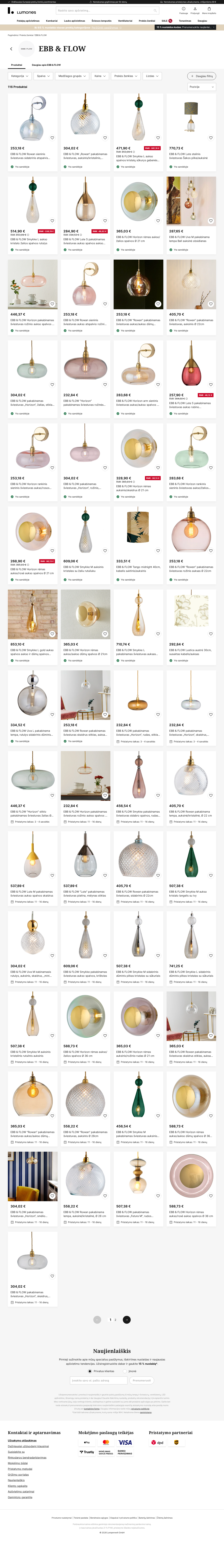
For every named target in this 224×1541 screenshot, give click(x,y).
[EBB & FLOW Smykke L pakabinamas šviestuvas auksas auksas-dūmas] (138, 627)
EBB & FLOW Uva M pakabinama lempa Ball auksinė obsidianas (189, 239)
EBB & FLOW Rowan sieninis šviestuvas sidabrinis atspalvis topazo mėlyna (29, 156)
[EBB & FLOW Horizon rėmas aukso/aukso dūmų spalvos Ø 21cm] (86, 627)
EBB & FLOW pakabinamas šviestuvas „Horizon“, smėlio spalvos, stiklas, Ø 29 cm (27, 1214)
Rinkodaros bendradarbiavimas (27, 1457)
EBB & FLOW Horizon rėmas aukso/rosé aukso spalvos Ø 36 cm (191, 1214)
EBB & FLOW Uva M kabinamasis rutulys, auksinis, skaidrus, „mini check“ (30, 974)
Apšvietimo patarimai (21, 1491)
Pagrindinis (13, 35)
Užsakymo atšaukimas (22, 1440)
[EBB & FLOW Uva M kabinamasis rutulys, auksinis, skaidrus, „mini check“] (33, 948)
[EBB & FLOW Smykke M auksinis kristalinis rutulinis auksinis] (33, 1028)
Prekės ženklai (26, 35)
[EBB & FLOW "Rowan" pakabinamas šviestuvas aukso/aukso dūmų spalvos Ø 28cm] (33, 1109)
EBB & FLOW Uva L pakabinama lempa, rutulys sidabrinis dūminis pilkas (30, 733)
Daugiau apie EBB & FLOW (46, 64)
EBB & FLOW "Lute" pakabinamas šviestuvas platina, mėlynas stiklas (84, 893)
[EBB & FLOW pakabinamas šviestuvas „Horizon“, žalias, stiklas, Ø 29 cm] (33, 379)
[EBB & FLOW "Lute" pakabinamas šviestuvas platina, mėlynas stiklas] (86, 868)
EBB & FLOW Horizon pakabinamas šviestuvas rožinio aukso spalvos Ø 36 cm (32, 322)
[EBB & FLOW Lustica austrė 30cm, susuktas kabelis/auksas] (191, 627)
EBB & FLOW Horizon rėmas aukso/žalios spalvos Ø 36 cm (85, 1054)
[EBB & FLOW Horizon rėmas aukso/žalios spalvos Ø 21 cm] (138, 216)
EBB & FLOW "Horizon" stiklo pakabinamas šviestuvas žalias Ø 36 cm (30, 813)
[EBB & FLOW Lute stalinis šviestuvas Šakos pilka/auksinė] (191, 132)
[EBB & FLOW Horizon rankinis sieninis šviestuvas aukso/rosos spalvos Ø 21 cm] (33, 462)
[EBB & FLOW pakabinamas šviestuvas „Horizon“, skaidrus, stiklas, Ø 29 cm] (33, 1269)
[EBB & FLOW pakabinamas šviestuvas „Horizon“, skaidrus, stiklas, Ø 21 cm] (191, 708)
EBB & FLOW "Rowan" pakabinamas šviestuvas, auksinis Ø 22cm (191, 322)
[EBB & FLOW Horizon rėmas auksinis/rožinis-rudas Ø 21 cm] (138, 1028)
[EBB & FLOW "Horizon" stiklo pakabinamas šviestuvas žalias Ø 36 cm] (33, 788)
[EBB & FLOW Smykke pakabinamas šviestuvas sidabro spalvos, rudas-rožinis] (138, 788)
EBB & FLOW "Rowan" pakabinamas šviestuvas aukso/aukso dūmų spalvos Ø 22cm (138, 322)
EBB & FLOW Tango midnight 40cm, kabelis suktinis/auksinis (138, 569)
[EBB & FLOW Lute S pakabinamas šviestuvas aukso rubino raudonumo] (191, 379)
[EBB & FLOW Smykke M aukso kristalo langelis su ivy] (191, 868)
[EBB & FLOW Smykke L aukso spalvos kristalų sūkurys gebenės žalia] (138, 132)
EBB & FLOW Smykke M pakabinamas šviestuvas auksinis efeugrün (136, 1134)
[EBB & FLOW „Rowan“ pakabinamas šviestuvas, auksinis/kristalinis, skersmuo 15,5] (86, 132)
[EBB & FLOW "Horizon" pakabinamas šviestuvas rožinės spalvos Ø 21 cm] (86, 379)
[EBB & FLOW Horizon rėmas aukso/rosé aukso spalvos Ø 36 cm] (191, 1189)
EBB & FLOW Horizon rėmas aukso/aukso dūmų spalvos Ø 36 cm (189, 1134)
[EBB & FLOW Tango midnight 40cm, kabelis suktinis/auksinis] (138, 545)
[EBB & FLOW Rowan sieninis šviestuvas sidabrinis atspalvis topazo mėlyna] (33, 132)
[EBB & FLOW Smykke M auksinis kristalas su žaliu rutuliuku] (86, 545)
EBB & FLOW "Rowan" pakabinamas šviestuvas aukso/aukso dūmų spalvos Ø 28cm (32, 1134)
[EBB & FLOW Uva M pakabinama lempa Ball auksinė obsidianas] (191, 216)
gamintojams (146, 1412)
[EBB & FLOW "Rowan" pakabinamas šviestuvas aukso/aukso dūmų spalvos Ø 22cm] (138, 297)
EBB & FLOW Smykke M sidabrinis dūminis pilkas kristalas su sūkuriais (138, 974)
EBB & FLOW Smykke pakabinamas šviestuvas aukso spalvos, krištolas (85, 974)
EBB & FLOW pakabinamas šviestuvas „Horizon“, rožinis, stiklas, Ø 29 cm (81, 486)
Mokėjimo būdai (18, 1463)
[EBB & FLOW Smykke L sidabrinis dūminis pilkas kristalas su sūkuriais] (191, 948)
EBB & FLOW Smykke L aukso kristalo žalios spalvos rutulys (28, 241)
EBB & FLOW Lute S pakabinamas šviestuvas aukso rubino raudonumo (190, 405)
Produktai (16, 64)
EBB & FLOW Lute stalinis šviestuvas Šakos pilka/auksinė (188, 156)
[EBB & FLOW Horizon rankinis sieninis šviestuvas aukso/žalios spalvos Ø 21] (191, 462)
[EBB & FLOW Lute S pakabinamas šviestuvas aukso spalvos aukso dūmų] (86, 216)
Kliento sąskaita (17, 1486)
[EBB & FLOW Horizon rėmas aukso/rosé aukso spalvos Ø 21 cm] (33, 545)
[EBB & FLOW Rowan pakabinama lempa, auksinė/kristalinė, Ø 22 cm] (191, 788)
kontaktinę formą (92, 1408)
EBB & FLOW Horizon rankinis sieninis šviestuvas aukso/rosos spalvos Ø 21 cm (29, 486)
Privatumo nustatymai (62, 1517)
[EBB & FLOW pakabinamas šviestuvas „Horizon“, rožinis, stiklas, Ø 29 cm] (86, 462)
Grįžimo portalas (18, 1474)
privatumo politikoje (140, 1408)
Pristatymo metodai (20, 1469)
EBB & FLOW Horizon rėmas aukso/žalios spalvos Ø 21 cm (138, 239)
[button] (52, 138)
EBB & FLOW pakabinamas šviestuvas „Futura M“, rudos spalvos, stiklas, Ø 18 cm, (133, 1214)
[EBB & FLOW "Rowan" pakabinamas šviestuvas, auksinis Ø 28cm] (86, 1109)
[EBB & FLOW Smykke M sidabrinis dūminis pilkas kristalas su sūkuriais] (138, 948)
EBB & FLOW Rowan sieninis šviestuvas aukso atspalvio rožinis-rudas (85, 322)
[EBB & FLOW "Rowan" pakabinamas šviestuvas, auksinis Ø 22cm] (191, 297)
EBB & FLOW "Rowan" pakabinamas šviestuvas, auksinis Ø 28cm (85, 1134)
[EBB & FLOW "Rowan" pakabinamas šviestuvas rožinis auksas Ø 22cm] (191, 545)
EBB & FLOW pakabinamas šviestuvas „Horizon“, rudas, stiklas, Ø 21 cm (138, 733)
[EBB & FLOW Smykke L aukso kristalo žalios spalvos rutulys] (33, 216)
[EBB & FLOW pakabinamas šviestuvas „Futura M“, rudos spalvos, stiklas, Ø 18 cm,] (138, 1189)
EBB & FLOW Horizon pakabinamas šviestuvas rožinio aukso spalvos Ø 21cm (85, 813)
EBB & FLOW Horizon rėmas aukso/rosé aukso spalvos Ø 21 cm (32, 571)
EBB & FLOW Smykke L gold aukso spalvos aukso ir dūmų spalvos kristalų (32, 652)
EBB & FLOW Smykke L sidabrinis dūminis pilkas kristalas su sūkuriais (191, 974)
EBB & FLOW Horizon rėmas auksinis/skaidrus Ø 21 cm (133, 488)
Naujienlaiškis (16, 1480)
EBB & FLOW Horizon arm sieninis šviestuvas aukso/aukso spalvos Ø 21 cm (137, 403)
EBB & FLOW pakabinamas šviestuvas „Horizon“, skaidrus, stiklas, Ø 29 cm (29, 1294)
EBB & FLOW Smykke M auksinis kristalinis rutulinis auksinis (30, 1054)
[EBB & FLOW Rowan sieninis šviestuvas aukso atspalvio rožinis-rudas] (86, 297)
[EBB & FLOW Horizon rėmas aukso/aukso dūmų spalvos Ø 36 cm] (191, 1109)
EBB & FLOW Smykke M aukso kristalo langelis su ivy (188, 893)
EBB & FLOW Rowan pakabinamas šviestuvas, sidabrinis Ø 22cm (137, 893)
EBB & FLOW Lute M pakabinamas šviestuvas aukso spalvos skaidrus (31, 893)
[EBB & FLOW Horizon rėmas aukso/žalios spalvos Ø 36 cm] (86, 1028)
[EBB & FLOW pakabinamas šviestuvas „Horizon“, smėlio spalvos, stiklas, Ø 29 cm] (33, 1189)
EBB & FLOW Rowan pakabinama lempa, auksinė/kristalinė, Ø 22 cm (190, 813)
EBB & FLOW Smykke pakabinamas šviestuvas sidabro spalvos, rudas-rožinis (138, 813)
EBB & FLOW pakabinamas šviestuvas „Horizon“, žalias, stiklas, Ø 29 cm (32, 403)
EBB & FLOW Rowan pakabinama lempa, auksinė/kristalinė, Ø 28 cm (84, 1214)
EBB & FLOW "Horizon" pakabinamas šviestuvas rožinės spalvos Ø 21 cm (83, 403)
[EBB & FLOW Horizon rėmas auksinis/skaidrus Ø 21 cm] (138, 462)
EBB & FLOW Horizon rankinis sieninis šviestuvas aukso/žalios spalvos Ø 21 (188, 486)
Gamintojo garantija (20, 1497)
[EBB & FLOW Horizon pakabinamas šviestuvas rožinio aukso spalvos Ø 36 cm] (33, 297)
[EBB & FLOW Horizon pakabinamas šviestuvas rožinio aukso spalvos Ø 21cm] (86, 788)
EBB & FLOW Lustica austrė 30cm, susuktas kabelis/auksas (190, 652)
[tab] (20, 76)
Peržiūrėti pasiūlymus (105, 27)
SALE (165, 20)
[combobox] (107, 10)
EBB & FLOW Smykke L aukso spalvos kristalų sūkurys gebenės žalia (136, 158)
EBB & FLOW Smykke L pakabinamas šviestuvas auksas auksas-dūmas (136, 652)
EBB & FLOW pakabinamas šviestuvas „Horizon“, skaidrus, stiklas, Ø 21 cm (188, 733)
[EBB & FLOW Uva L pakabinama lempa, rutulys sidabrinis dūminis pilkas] (33, 708)
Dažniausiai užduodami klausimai (28, 1446)
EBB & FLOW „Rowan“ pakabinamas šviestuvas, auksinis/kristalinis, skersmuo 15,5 (85, 156)
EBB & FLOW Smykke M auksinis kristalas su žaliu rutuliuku (83, 569)
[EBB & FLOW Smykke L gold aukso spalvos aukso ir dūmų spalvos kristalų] (33, 627)
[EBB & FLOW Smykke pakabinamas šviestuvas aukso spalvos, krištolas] (86, 948)
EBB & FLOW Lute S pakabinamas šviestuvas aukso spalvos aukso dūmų (84, 241)
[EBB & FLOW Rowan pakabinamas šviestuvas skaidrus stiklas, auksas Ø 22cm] (86, 708)
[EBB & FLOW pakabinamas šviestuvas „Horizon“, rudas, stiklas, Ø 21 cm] (138, 708)
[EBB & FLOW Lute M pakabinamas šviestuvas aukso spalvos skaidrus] (33, 868)
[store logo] (22, 10)
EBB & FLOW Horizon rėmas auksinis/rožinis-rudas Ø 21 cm (135, 1054)
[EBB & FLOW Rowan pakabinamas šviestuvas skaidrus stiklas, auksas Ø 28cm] (191, 1028)
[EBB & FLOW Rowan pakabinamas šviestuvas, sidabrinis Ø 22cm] (138, 868)
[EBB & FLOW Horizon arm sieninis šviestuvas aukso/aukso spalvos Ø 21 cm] (138, 379)
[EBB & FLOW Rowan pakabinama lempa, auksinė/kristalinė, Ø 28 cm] (86, 1189)
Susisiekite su (16, 1452)
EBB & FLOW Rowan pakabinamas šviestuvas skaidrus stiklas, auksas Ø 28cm (190, 1054)
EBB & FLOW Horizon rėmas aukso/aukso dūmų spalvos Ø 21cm (85, 652)
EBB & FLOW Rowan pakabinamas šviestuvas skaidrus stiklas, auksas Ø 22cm (84, 733)
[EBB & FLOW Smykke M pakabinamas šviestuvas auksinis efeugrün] (138, 1109)
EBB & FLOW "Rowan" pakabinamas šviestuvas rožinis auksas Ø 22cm (191, 569)
